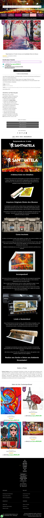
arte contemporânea (10, 87)
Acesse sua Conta (26, 493)
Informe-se (25, 506)
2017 (9, 89)
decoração (16, 87)
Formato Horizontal (23, 87)
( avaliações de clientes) (12, 55)
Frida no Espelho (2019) (11, 451)
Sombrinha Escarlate (33, 412)
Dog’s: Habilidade (33, 437)
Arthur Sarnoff (33, 436)
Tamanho (12, 59)
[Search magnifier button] (40, 7)
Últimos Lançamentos (7, 497)
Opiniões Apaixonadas (7, 506)
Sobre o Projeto (26, 504)
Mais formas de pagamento (10, 67)
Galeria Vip (33, 14)
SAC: (10, 514)
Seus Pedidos (25, 495)
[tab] (13, 136)
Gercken (28, 87)
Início (7, 9)
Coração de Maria (11, 416)
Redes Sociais (5, 508)
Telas (10, 9)
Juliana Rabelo (11, 450)
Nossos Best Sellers (7, 495)
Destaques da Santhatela (8, 493)
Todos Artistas (18, 14)
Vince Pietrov (11, 415)
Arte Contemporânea (24, 9)
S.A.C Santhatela (26, 497)
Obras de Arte (16, 9)
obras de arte (33, 87)
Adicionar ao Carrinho (22, 70)
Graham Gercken (34, 9)
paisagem (38, 87)
